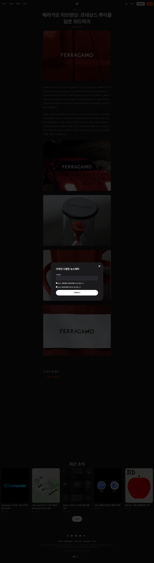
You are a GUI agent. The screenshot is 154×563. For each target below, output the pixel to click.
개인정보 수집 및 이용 (68, 283)
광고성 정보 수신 (67, 287)
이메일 (58, 274)
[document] (77, 281)
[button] (99, 266)
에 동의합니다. (71, 283)
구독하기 (77, 292)
